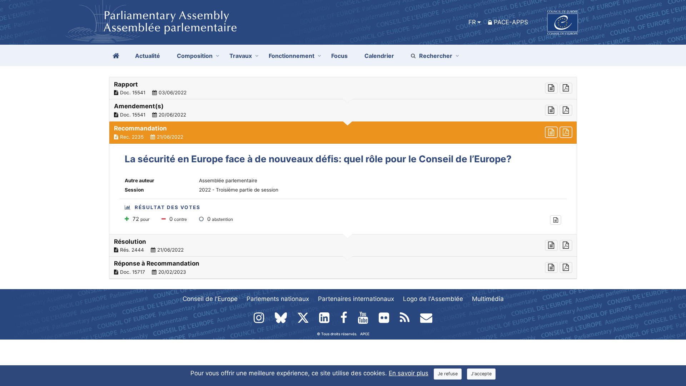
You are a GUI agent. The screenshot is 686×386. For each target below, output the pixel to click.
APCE (364, 334)
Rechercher (435, 55)
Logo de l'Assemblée (433, 298)
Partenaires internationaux (356, 298)
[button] (343, 88)
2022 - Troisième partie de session (238, 190)
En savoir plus (408, 373)
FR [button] (472, 22)
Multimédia (488, 298)
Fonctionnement (291, 55)
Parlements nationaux (278, 298)
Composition (195, 55)
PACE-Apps (511, 22)
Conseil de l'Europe (210, 298)
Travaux (240, 55)
